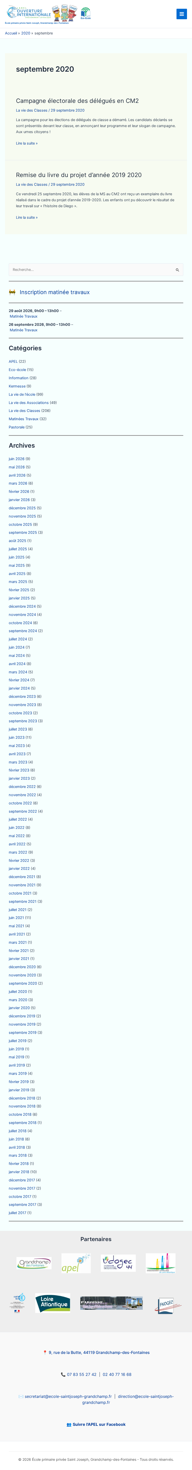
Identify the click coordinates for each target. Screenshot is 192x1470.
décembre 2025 (22, 508)
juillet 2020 (18, 991)
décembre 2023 (22, 696)
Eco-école (17, 370)
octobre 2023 (20, 713)
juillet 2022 (18, 819)
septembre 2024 (23, 631)
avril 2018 (17, 1147)
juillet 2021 (17, 910)
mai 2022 (17, 836)
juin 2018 (16, 1139)
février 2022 (19, 860)
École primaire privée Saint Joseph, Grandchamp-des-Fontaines (37, 23)
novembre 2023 (22, 705)
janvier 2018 (19, 1172)
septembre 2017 (22, 1204)
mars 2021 (18, 942)
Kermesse (17, 386)
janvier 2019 (19, 1090)
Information (18, 378)
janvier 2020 (19, 1008)
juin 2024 (16, 647)
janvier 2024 (19, 688)
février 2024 (19, 680)
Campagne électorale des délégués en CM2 (77, 100)
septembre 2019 (22, 1032)
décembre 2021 (22, 877)
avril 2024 (17, 664)
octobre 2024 (20, 623)
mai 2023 (17, 745)
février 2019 (19, 1082)
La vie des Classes (32, 110)
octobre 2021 (20, 893)
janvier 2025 (19, 598)
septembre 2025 (23, 532)
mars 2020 (18, 1000)
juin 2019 (16, 1049)
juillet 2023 (18, 729)
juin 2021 (16, 918)
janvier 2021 (19, 958)
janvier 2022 (19, 868)
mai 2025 (17, 565)
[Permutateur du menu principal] (181, 14)
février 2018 (19, 1163)
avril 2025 (17, 573)
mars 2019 (18, 1073)
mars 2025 (18, 581)
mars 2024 (18, 672)
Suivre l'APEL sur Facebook (99, 1424)
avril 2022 (17, 844)
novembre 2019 (22, 1024)
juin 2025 (16, 557)
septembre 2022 (23, 811)
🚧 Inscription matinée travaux (49, 292)
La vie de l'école (22, 394)
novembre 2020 (22, 975)
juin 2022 (16, 827)
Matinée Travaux (24, 316)
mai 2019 (16, 1057)
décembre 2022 (22, 786)
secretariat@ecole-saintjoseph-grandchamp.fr (68, 1396)
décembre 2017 (22, 1180)
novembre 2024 (22, 614)
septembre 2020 (23, 983)
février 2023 (19, 770)
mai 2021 (16, 926)
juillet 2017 (17, 1213)
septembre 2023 (23, 721)
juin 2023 (16, 737)
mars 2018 (18, 1155)
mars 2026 (18, 483)
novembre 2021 (22, 885)
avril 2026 (17, 475)
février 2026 (19, 491)
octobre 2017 (20, 1196)
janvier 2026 (19, 500)
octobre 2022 (20, 803)
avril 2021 (17, 934)
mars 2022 (18, 852)
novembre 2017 (22, 1188)
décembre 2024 (22, 606)
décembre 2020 (22, 967)
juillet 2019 (17, 1041)
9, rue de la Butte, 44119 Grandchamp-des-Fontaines (99, 1352)
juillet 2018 (17, 1131)
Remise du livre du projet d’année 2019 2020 (79, 175)
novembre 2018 (22, 1106)
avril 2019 (17, 1065)
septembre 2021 (22, 901)
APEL (13, 361)
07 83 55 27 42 (81, 1374)
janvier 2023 (19, 778)
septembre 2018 (22, 1122)
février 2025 (19, 590)
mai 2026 (17, 467)
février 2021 (19, 950)
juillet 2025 (18, 549)
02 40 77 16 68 (117, 1374)
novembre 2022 (22, 795)
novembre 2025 (22, 516)
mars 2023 (18, 762)
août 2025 (17, 541)
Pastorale (16, 427)
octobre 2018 (20, 1114)
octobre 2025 (20, 524)
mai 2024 (17, 655)
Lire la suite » (27, 143)
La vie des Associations (29, 402)
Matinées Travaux (23, 419)
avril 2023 (17, 754)
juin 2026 (16, 459)
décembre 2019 (22, 1016)
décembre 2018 (22, 1098)
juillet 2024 (18, 639)
